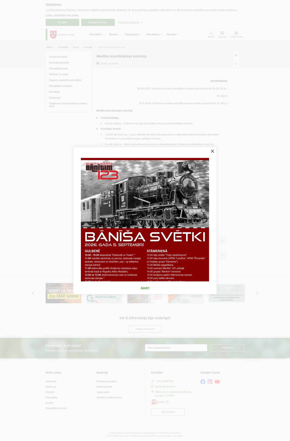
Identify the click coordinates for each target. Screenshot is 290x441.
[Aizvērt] (212, 151)
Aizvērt (145, 287)
